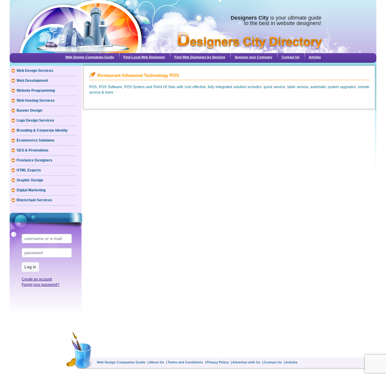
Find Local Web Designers (144, 57)
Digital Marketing (31, 190)
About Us (156, 362)
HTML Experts (29, 170)
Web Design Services (35, 71)
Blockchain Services (34, 200)
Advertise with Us (246, 362)
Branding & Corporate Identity (42, 130)
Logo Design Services (35, 120)
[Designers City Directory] (249, 41)
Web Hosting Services (36, 100)
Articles (315, 57)
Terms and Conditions (185, 362)
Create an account (37, 279)
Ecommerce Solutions (36, 140)
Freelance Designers (34, 160)
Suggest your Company (253, 57)
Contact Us (290, 57)
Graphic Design (30, 180)
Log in (30, 266)
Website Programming (36, 90)
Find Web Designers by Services (199, 57)
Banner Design (29, 110)
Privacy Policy (218, 362)
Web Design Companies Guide (89, 57)
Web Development (32, 80)
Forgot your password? (40, 285)
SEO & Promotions (33, 150)
